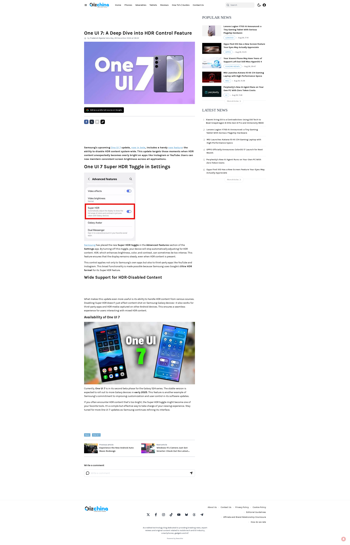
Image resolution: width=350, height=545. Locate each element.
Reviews (164, 5)
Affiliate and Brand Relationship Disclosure (244, 517)
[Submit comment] (191, 473)
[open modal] (264, 5)
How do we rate (258, 522)
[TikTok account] (171, 514)
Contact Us (198, 5)
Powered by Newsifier (175, 538)
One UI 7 (116, 147)
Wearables (140, 5)
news (87, 435)
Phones (128, 5)
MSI (227, 80)
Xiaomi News (232, 66)
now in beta (138, 147)
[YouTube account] (178, 514)
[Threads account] (194, 514)
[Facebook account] (156, 514)
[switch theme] (259, 5)
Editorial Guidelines (256, 512)
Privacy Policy (242, 507)
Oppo (228, 52)
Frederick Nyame (97, 38)
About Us (212, 507)
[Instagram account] (163, 514)
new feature (175, 147)
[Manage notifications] (343, 539)
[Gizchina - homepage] (99, 5)
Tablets (153, 5)
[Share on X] (92, 122)
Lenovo (229, 37)
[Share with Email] (97, 122)
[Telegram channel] (201, 514)
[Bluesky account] (186, 514)
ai (226, 95)
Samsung (89, 245)
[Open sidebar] (85, 5)
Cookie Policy (259, 507)
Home (118, 5)
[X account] (148, 514)
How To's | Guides (180, 5)
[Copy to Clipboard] (102, 122)
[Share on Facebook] (86, 122)
